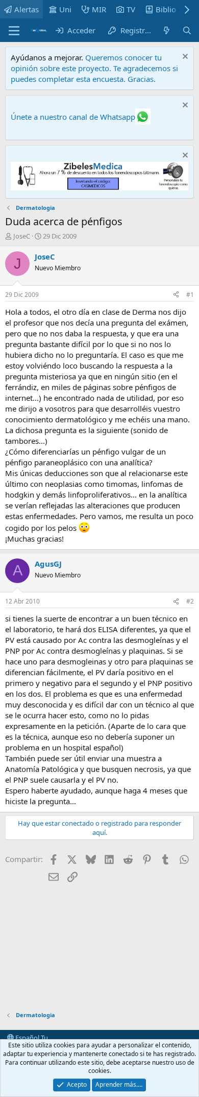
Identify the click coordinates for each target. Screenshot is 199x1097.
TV (131, 9)
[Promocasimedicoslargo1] (99, 187)
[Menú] (14, 30)
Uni (65, 9)
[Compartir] (176, 295)
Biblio (166, 9)
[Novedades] (167, 30)
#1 (190, 294)
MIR (99, 9)
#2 (190, 601)
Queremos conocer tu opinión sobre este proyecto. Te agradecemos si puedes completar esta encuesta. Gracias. (94, 68)
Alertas (26, 9)
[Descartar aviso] (184, 57)
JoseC (21, 236)
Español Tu (31, 1037)
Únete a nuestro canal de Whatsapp (73, 117)
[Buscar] (187, 30)
